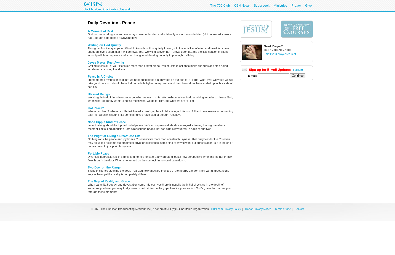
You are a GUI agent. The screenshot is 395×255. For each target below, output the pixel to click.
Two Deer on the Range (104, 167)
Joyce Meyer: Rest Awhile (106, 62)
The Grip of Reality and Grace (109, 181)
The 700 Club (220, 5)
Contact (299, 209)
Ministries (280, 5)
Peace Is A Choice (100, 76)
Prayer (296, 5)
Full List (298, 69)
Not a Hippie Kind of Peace (107, 122)
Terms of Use (283, 209)
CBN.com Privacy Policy (226, 209)
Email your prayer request (280, 54)
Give (308, 5)
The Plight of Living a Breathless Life (114, 136)
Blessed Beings (99, 94)
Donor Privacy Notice (258, 209)
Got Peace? (96, 108)
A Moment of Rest (100, 31)
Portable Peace (98, 153)
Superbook (262, 5)
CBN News (242, 5)
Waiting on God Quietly (104, 45)
